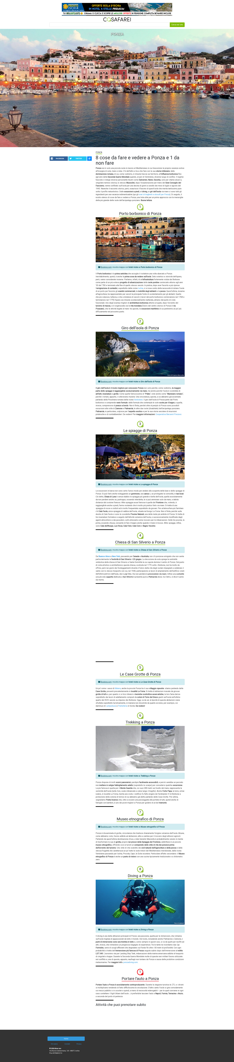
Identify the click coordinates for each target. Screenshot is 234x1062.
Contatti (67, 1044)
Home (66, 1039)
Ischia (140, 288)
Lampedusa (111, 706)
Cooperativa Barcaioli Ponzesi (168, 414)
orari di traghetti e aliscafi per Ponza (154, 194)
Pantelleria (122, 706)
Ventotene (138, 400)
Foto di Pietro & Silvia (177, 261)
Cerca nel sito (177, 25)
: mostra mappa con (131, 267)
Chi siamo (54, 1044)
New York (116, 556)
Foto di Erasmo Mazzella (175, 375)
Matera (118, 688)
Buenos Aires (104, 556)
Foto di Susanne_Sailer (225, 146)
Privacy (79, 1044)
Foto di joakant (179, 923)
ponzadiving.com (130, 962)
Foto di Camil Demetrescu (175, 769)
